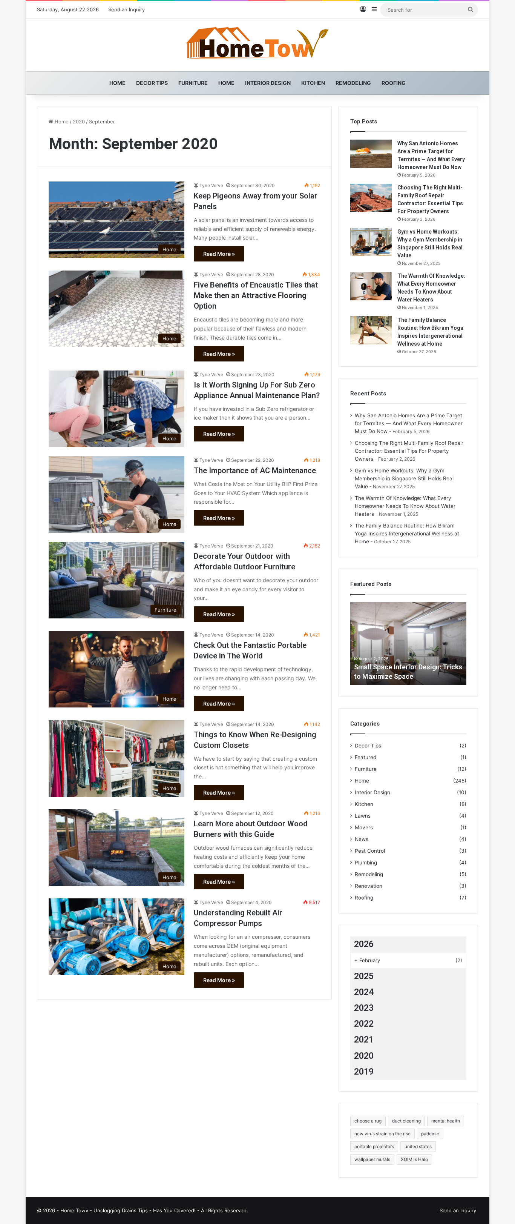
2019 (364, 1072)
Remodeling (353, 83)
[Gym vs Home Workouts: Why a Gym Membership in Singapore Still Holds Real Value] (371, 242)
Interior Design (268, 83)
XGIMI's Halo (414, 1159)
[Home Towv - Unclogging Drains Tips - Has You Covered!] (257, 45)
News (361, 839)
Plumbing (366, 863)
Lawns (363, 816)
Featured (365, 757)
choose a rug (368, 1121)
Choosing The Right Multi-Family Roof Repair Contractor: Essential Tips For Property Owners (409, 451)
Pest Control (370, 851)
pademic (430, 1133)
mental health (445, 1121)
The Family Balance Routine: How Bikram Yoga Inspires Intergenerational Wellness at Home (407, 533)
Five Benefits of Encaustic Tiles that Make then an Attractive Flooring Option (256, 295)
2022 (364, 1024)
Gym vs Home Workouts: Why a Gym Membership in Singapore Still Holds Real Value (404, 478)
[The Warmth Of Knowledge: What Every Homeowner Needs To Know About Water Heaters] (371, 286)
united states (418, 1146)
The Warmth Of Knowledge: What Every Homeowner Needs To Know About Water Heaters (405, 506)
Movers (364, 827)
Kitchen (313, 83)
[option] (408, 643)
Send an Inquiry (126, 9)
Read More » (219, 254)
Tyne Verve (211, 185)
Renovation (368, 886)
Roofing (394, 83)
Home (117, 83)
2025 (364, 976)
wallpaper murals (372, 1159)
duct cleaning (406, 1121)
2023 (364, 1008)
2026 (364, 944)
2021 (364, 1040)
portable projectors (374, 1146)
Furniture (193, 83)
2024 (364, 992)
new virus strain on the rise (382, 1133)
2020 (79, 121)
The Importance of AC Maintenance (255, 470)
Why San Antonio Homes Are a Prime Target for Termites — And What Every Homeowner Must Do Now (409, 423)
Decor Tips (152, 83)
